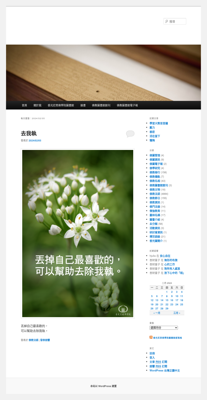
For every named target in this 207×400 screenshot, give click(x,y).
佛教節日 (155, 198)
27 (156, 308)
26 (152, 308)
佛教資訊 (155, 202)
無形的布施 (170, 260)
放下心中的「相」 (174, 273)
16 (171, 300)
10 (176, 296)
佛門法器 (155, 206)
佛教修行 (155, 172)
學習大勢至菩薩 (159, 123)
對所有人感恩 (172, 268)
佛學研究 (155, 168)
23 (171, 304)
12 (152, 300)
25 (181, 304)
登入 (152, 357)
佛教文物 (155, 189)
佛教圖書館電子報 (127, 105)
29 (167, 308)
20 (156, 304)
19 (152, 304)
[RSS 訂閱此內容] (151, 337)
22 (167, 304)
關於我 (37, 105)
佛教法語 (33, 340)
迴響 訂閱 (158, 366)
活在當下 (155, 136)
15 (167, 300)
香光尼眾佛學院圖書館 (61, 105)
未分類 (153, 224)
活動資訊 (155, 228)
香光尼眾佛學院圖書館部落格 (60, 21)
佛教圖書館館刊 (101, 105)
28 (162, 308)
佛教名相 (155, 181)
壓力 (152, 127)
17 (176, 300)
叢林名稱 (155, 215)
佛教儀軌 (155, 176)
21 (162, 304)
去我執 (29, 133)
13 (156, 300)
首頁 (24, 105)
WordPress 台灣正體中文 (165, 370)
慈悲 (152, 132)
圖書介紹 (155, 219)
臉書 (83, 105)
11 (181, 296)
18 (181, 300)
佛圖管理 (155, 155)
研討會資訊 (156, 232)
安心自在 (165, 256)
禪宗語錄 (155, 236)
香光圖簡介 (156, 241)
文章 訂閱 (158, 362)
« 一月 (156, 313)
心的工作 (169, 264)
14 (162, 300)
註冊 (152, 353)
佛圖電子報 (156, 164)
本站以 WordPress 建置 (103, 386)
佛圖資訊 (155, 159)
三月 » (176, 313)
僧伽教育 (155, 211)
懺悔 (152, 140)
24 (176, 304)
